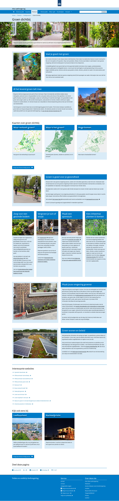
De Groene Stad (57, 199)
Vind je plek (44, 12)
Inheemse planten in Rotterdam (23, 404)
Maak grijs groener (20, 391)
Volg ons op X (70, 493)
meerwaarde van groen (93, 199)
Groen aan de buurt (20, 394)
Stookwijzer (60, 12)
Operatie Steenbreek (20, 372)
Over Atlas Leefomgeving (91, 481)
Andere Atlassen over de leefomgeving (95, 486)
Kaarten (28, 12)
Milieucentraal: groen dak (22, 382)
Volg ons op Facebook (72, 488)
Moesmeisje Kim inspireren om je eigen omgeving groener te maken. (46, 259)
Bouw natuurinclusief (20, 388)
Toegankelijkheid (89, 493)
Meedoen (87, 483)
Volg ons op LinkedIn (72, 491)
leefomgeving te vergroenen (84, 295)
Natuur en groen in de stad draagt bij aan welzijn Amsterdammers (32, 401)
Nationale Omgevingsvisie (80, 351)
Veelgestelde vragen (66, 486)
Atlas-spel (52, 12)
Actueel (67, 12)
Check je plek (20, 12)
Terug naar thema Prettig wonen (21, 167)
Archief (63, 481)
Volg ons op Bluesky (70, 495)
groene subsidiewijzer (92, 346)
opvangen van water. (74, 239)
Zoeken (104, 12)
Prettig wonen (27, 15)
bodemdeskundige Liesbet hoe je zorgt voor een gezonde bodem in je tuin (22, 271)
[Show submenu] (38, 12)
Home (13, 12)
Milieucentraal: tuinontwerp (22, 375)
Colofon (87, 498)
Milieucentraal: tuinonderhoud (23, 378)
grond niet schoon (19, 258)
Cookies (87, 488)
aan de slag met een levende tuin (51, 111)
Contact (63, 483)
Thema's (34, 12)
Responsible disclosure (91, 491)
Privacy (87, 495)
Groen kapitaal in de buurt (22, 397)
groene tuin (44, 237)
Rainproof (18, 385)
